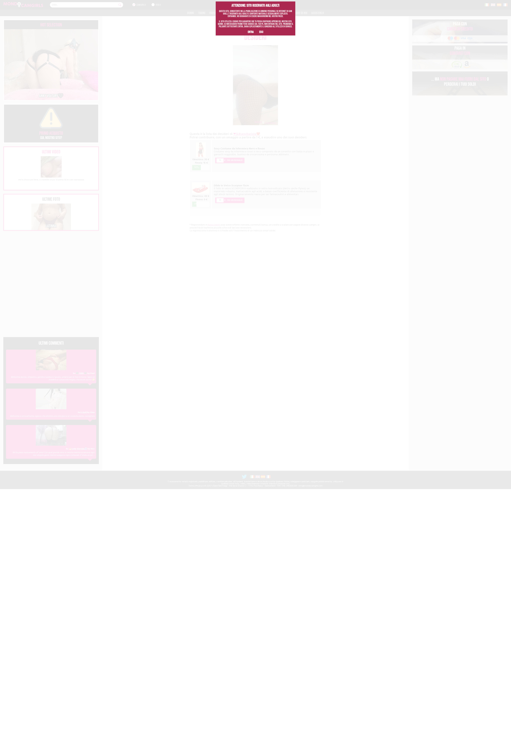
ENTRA (251, 32)
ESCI (261, 32)
